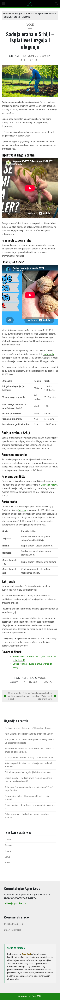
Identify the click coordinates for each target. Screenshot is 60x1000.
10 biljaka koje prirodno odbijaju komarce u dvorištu (29, 757)
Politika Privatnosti (13, 924)
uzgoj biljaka (40, 682)
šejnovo (22, 510)
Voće (28, 13)
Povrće (8, 845)
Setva (7, 856)
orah (24, 682)
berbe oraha (48, 354)
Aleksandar (30, 60)
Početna (7, 13)
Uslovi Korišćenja (12, 930)
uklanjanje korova (49, 484)
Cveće (8, 839)
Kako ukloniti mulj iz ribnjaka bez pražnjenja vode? (29, 733)
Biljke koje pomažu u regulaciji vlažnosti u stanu (28, 772)
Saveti (8, 851)
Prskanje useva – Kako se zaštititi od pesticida (28, 728)
